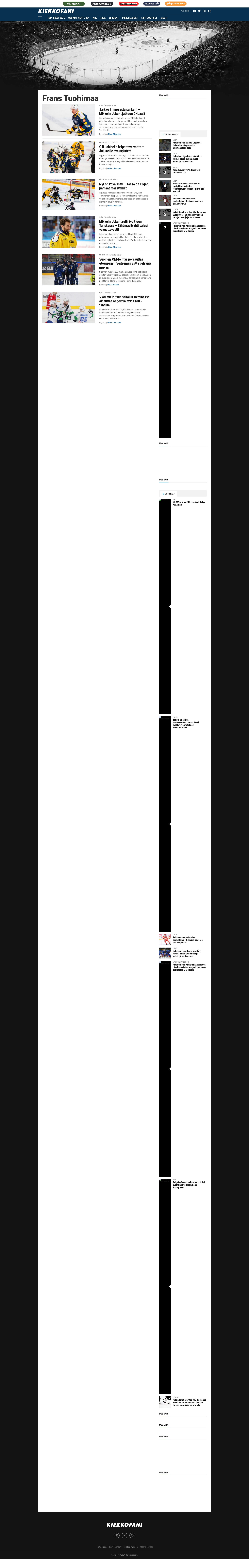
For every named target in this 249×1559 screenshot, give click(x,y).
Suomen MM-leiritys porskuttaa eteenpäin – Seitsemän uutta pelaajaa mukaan (125, 263)
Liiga (103, 18)
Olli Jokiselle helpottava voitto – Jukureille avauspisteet (121, 149)
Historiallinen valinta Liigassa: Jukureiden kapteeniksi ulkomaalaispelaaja (187, 145)
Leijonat (114, 18)
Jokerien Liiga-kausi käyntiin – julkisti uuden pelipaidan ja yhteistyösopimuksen (187, 159)
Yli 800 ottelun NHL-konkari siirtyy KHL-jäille (189, 503)
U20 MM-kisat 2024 (78, 18)
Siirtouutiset (149, 18)
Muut (164, 18)
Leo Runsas (113, 284)
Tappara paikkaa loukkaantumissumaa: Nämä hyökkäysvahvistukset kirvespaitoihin (186, 723)
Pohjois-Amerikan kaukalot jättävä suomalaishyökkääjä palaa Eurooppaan (189, 1185)
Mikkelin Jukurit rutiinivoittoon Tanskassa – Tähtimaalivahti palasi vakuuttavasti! (123, 225)
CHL (101, 105)
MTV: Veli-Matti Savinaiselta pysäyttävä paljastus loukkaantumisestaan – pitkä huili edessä (188, 187)
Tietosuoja (101, 1547)
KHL (101, 292)
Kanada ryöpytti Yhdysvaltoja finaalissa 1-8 (186, 171)
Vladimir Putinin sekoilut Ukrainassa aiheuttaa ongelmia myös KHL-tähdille (124, 301)
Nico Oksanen (114, 134)
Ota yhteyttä (146, 1547)
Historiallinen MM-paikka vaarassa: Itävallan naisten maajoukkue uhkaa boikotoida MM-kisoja (189, 228)
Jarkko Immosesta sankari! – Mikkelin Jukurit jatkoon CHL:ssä (122, 111)
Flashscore (185, 11)
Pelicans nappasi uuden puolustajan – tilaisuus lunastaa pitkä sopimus (187, 201)
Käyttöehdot (115, 1547)
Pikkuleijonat (130, 18)
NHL (95, 18)
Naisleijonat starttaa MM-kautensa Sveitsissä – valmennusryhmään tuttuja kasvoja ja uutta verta (189, 215)
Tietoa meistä (131, 1547)
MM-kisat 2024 (56, 18)
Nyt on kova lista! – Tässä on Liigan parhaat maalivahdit (123, 186)
